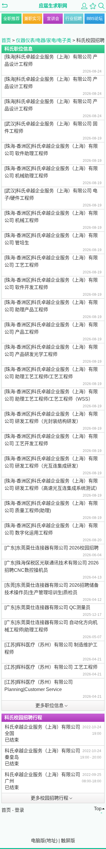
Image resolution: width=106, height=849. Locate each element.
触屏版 (68, 840)
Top (98, 808)
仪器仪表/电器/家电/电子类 (43, 40)
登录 (19, 810)
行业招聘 (73, 18)
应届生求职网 (53, 5)
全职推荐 (11, 18)
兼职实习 (32, 18)
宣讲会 (53, 18)
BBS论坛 (95, 18)
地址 (51, 840)
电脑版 (38, 840)
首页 (6, 40)
